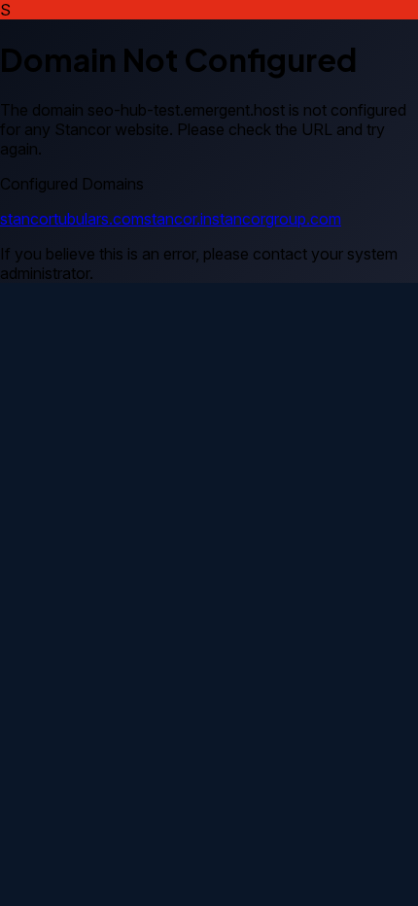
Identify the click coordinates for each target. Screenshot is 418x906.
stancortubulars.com (72, 218)
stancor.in (178, 218)
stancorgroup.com (276, 218)
